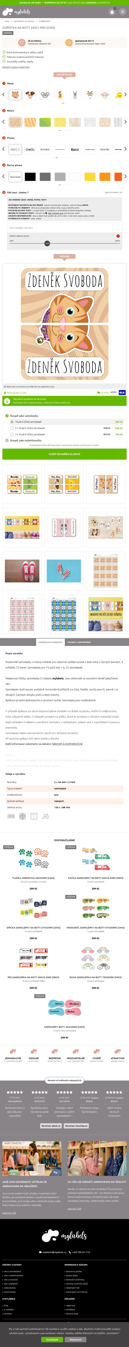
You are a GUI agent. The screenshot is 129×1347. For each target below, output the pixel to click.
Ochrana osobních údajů (77, 1284)
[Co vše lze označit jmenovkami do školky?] (97, 1158)
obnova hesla (72, 1313)
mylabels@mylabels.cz (54, 1252)
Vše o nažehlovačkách (13, 1275)
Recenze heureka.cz (76, 1125)
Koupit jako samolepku (24, 415)
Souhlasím (52, 1339)
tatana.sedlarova (15, 1101)
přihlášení (70, 1309)
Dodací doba (72, 1275)
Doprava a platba (74, 1271)
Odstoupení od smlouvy (76, 1292)
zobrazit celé (9, 1213)
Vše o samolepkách (12, 1271)
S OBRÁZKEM (44, 21)
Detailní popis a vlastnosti (16, 67)
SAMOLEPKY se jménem (24, 21)
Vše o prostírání (11, 1279)
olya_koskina (64, 1101)
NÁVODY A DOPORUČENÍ (67, 743)
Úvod (7, 21)
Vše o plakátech (11, 1284)
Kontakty (8, 1313)
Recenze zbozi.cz (51, 1125)
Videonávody (10, 1288)
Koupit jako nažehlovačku (26, 440)
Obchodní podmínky (75, 1279)
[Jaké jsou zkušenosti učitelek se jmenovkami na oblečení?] (31, 1158)
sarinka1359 (40, 1101)
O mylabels (9, 1309)
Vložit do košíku (64, 454)
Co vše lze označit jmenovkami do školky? (97, 1181)
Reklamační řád (72, 1288)
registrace (70, 1305)
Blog (6, 1305)
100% (47, 243)
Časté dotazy (10, 1292)
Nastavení (75, 1339)
